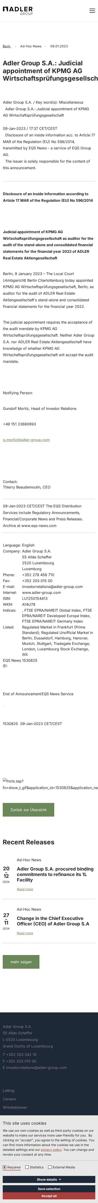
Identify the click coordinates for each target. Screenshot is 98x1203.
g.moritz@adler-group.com (26, 439)
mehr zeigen (21, 962)
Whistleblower (15, 1107)
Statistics (37, 1167)
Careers (9, 1099)
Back (7, 46)
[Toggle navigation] (92, 10)
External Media (64, 1167)
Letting (8, 1090)
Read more (25, 889)
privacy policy (51, 1150)
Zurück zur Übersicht (28, 809)
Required (14, 1167)
